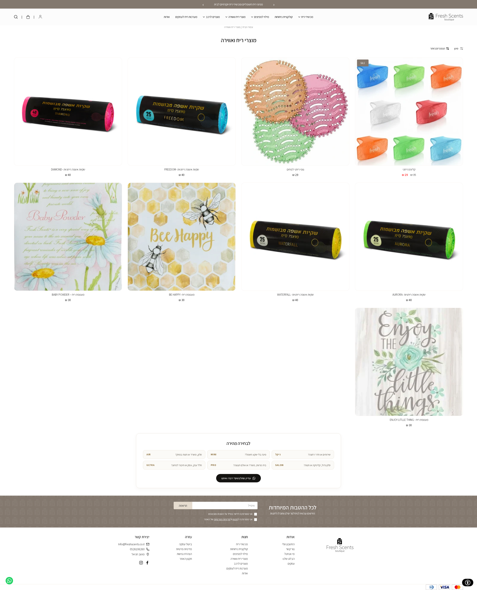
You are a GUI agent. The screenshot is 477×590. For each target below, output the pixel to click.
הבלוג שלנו (289, 559)
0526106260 (137, 549)
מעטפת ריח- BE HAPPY (182, 295)
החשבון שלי (288, 544)
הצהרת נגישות (184, 554)
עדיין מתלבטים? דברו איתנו (236, 478)
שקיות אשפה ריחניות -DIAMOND (68, 169)
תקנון (235, 519)
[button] (306, 16)
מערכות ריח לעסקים (237, 568)
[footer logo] (340, 545)
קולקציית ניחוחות (239, 549)
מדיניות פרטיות (184, 549)
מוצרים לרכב (241, 564)
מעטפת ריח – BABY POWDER (68, 295)
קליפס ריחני (409, 169)
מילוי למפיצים (240, 554)
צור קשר (290, 549)
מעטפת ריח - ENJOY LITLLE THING (409, 420)
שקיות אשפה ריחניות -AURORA (409, 295)
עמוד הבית (247, 27)
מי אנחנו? (289, 554)
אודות (245, 573)
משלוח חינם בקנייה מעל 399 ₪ (238, 4)
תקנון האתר (186, 559)
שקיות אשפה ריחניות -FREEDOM (181, 169)
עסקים (291, 564)
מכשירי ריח (242, 544)
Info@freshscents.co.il (131, 544)
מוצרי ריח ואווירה (232, 27)
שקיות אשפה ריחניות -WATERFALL (295, 295)
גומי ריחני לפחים (295, 169)
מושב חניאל (138, 554)
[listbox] (439, 48)
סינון (456, 48)
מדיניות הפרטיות (222, 519)
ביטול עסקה (185, 544)
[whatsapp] (9, 580)
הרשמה (183, 506)
